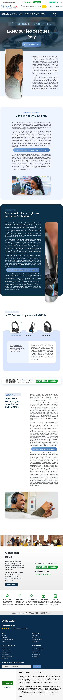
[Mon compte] (50, 6)
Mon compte (50, 6)
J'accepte (8, 683)
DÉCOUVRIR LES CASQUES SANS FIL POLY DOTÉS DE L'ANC (31, 150)
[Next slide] (58, 352)
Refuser (20, 696)
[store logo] (9, 7)
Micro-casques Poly (31, 44)
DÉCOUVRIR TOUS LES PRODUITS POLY (44, 449)
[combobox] (34, 6)
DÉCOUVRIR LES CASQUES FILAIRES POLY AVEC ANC (23, 270)
